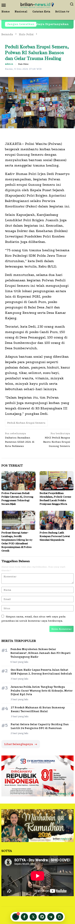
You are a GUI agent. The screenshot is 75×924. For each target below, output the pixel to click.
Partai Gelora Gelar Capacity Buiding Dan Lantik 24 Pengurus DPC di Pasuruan (40, 726)
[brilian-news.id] (37, 4)
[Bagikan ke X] (33, 916)
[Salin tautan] (59, 916)
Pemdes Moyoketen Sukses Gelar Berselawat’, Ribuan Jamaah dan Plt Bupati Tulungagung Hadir (40, 653)
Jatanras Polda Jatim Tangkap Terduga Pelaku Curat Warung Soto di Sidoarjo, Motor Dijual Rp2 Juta (42, 690)
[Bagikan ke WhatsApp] (42, 916)
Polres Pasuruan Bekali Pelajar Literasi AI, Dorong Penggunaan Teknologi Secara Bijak (17, 498)
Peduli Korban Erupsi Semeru (26, 422)
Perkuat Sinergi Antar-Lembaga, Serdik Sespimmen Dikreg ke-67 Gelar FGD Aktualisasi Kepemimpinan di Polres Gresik (16, 541)
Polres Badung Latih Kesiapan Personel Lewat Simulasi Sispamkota (55, 536)
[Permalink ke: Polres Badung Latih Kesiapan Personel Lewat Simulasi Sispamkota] (57, 520)
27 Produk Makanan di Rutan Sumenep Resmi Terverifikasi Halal (38, 709)
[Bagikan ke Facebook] (24, 916)
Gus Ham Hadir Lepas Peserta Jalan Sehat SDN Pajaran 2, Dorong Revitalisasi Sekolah (41, 671)
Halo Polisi (23, 64)
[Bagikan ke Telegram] (50, 916)
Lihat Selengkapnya (20, 744)
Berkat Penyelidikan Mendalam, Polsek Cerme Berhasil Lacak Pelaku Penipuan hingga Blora (55, 498)
